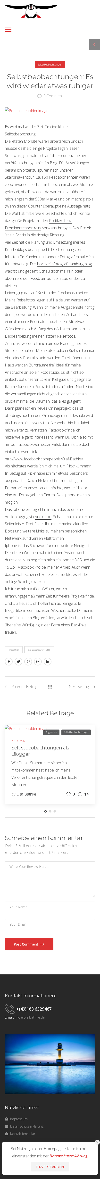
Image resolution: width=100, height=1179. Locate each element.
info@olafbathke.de (30, 1017)
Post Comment (26, 944)
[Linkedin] (47, 661)
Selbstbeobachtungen (50, 64)
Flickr (70, 466)
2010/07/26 (18, 741)
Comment (53, 96)
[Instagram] (38, 661)
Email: (9, 1017)
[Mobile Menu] (47, 29)
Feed (35, 278)
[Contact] (10, 1009)
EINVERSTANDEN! (50, 1166)
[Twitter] (18, 661)
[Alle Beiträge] (50, 687)
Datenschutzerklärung (68, 1156)
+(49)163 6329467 (33, 1009)
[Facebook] (9, 661)
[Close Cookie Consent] (97, 1142)
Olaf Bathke (26, 794)
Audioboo (43, 516)
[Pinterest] (28, 661)
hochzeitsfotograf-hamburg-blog (64, 263)
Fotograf (14, 649)
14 (86, 794)
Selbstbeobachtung (39, 649)
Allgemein (51, 732)
